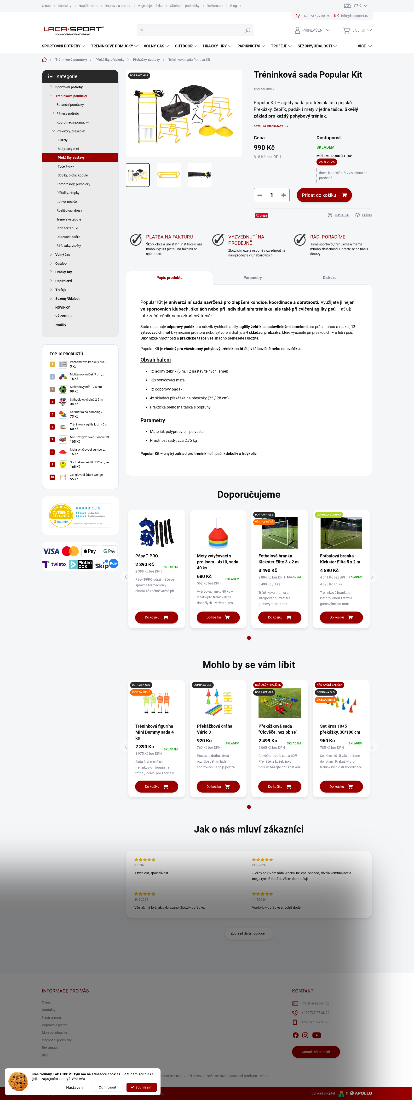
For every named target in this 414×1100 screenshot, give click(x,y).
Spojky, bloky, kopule (73, 175)
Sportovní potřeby (69, 87)
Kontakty (64, 6)
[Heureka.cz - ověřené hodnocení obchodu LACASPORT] (80, 515)
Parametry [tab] (253, 277)
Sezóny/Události (67, 299)
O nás (46, 6)
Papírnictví (63, 281)
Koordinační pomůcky (73, 122)
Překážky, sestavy (71, 157)
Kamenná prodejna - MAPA (249, 1076)
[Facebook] (295, 1034)
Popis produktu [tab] (169, 277)
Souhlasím (144, 1087)
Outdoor (61, 263)
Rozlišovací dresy (69, 210)
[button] (249, 638)
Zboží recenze (194, 1076)
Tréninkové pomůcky (71, 96)
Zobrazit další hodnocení (249, 933)
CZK (357, 6)
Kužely (63, 140)
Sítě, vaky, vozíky (69, 246)
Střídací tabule (67, 228)
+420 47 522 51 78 (315, 1022)
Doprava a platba (117, 6)
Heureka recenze (169, 1076)
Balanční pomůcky (70, 105)
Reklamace (215, 6)
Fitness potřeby (68, 113)
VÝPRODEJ (63, 316)
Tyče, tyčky (66, 166)
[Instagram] (305, 1034)
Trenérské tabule (69, 219)
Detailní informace (268, 126)
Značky (60, 325)
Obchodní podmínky (185, 6)
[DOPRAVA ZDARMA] (341, 533)
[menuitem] (64, 46)
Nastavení (75, 1087)
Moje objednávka (150, 6)
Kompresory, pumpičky (73, 184)
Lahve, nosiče (67, 202)
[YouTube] (316, 1034)
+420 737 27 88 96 (315, 1013)
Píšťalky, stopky (68, 193)
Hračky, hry (63, 272)
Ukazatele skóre (68, 237)
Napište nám (88, 6)
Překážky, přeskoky (71, 131)
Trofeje (61, 290)
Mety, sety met (68, 149)
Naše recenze (216, 1076)
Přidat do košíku (319, 195)
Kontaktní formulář (316, 1052)
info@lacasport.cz (315, 1003)
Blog (233, 6)
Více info (78, 1079)
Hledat (248, 30)
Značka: (264, 88)
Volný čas (62, 254)
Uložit (263, 215)
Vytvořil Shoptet (323, 1093)
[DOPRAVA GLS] (218, 703)
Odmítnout (107, 1087)
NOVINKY (62, 307)
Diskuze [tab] (330, 277)
